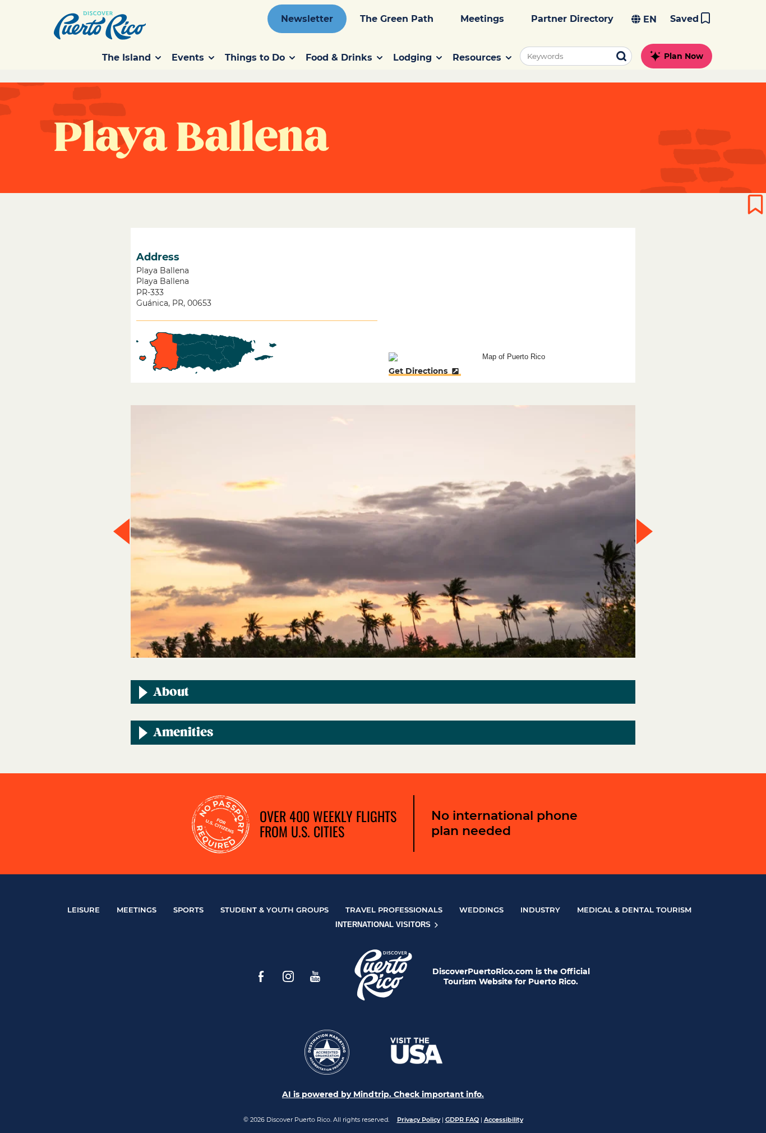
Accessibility (503, 1119)
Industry (540, 909)
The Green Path (396, 18)
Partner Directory (572, 18)
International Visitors (384, 924)
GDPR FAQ (462, 1119)
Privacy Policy (418, 1119)
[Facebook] (261, 976)
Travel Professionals (393, 909)
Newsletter (307, 18)
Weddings (481, 909)
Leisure (83, 909)
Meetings (482, 18)
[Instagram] (288, 976)
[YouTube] (315, 976)
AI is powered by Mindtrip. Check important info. (383, 1094)
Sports (188, 909)
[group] (383, 531)
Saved (684, 18)
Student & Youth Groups (274, 909)
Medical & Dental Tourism (634, 909)
